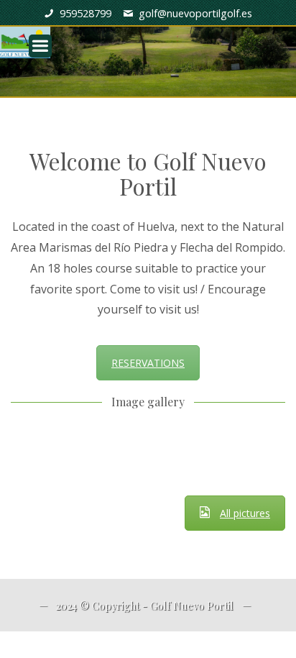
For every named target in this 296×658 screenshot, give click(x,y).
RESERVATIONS (148, 363)
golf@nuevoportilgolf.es (195, 13)
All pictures (245, 513)
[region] (148, 48)
